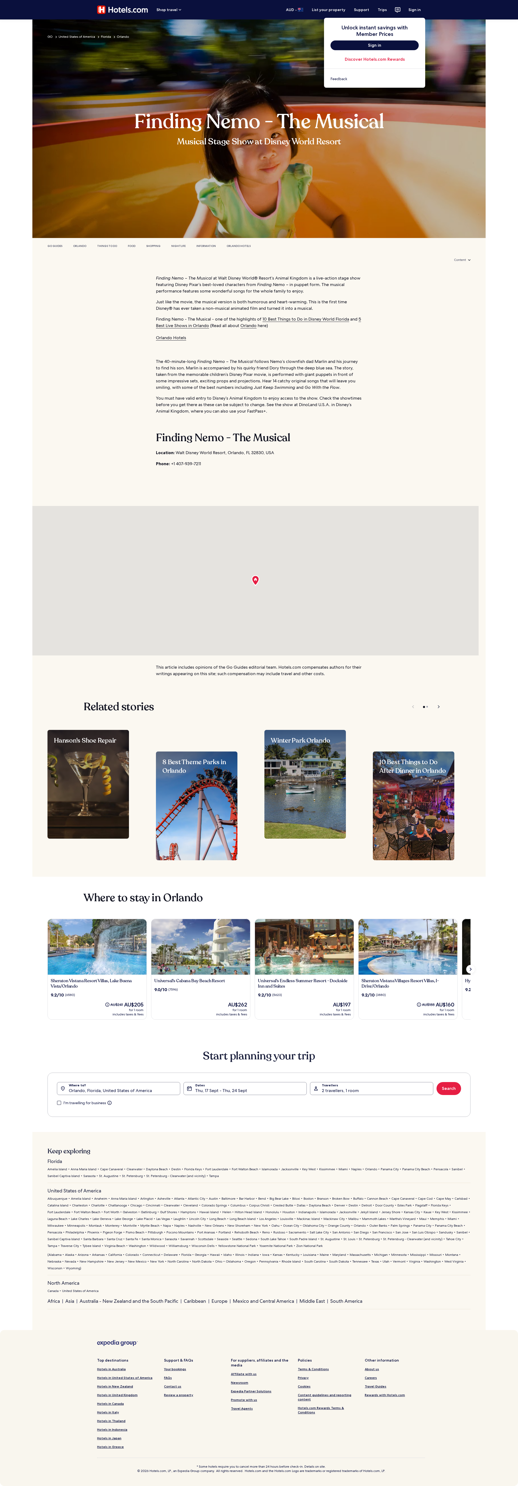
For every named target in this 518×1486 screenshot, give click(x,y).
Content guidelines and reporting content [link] (324, 1397)
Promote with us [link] (244, 1400)
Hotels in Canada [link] (110, 1404)
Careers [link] (371, 1378)
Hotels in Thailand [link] (111, 1421)
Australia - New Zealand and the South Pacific (129, 1301)
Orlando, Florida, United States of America (110, 1090)
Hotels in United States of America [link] (124, 1378)
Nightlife (178, 246)
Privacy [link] (303, 1378)
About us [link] (372, 1369)
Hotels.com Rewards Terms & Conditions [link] (321, 1410)
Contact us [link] (172, 1386)
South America (346, 1301)
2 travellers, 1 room (340, 1090)
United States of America (77, 37)
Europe (219, 1301)
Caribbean (195, 1301)
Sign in (414, 9)
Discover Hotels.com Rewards (375, 59)
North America (63, 1283)
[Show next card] (470, 969)
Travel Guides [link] (375, 1386)
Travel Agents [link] (242, 1408)
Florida (106, 37)
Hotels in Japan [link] (109, 1438)
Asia (69, 1301)
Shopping (153, 246)
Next (436, 707)
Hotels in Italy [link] (108, 1412)
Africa (53, 1301)
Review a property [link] (178, 1395)
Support (361, 9)
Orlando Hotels (239, 246)
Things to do (107, 246)
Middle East (312, 1301)
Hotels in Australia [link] (111, 1369)
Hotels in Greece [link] (110, 1447)
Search (449, 1088)
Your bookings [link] (175, 1369)
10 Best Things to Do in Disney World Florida (306, 319)
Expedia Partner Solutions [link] (251, 1391)
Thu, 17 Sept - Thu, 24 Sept (221, 1090)
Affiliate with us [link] (244, 1374)
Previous (413, 707)
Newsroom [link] (239, 1382)
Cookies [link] (304, 1386)
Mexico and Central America (263, 1301)
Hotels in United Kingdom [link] (117, 1395)
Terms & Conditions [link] (313, 1369)
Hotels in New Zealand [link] (115, 1386)
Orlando (123, 37)
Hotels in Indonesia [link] (112, 1429)
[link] (374, 78)
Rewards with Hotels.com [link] (385, 1395)
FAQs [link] (168, 1378)
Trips (382, 9)
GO (50, 37)
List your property (328, 9)
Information (206, 246)
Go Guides (54, 246)
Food (131, 246)
